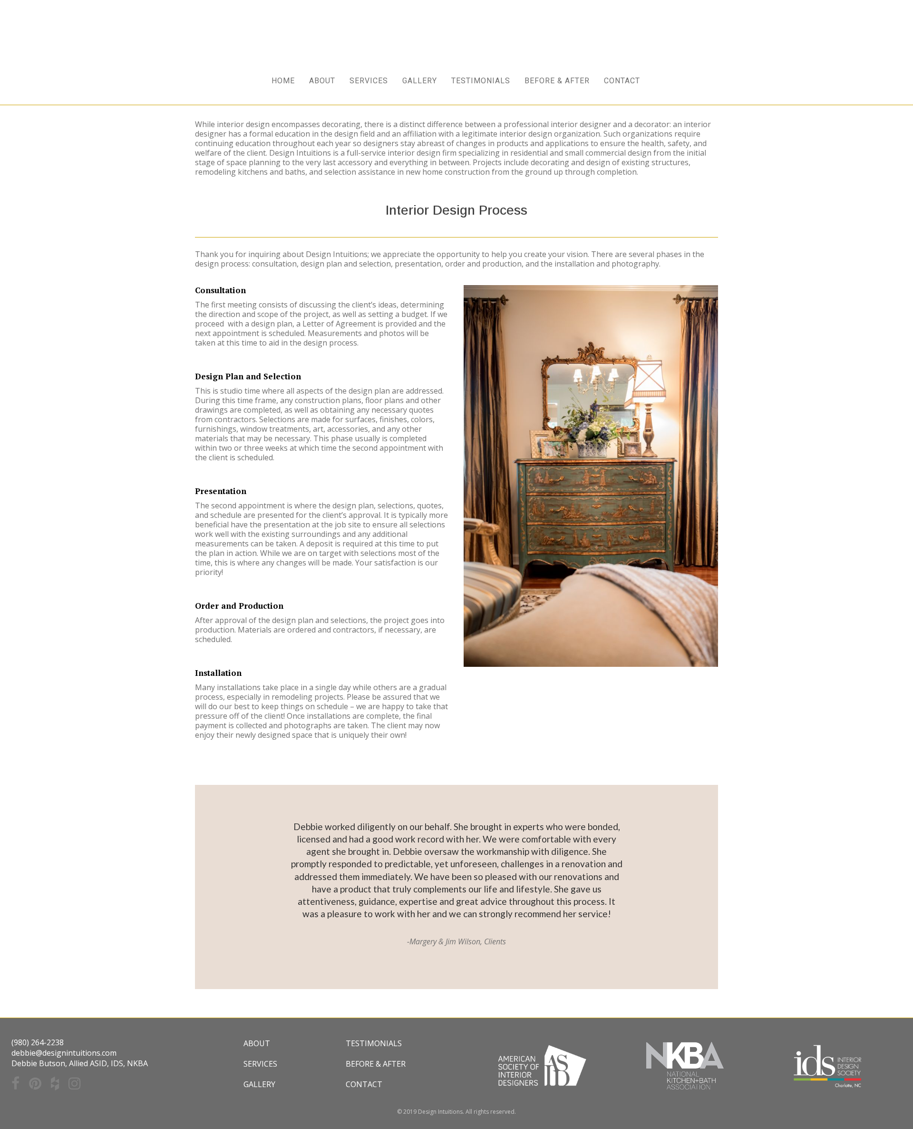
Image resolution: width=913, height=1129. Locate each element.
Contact (364, 1084)
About (256, 1043)
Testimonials (374, 1043)
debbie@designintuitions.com (64, 1053)
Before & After (376, 1064)
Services (260, 1064)
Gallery (259, 1084)
